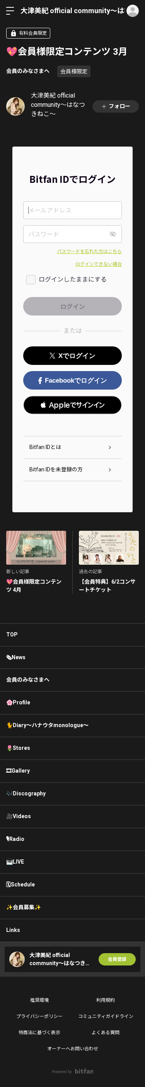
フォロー (119, 106)
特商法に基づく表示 (39, 1032)
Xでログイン (77, 356)
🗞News (16, 657)
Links (13, 930)
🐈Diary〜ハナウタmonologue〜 (47, 725)
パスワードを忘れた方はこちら (89, 251)
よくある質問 (105, 1032)
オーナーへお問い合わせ (72, 1049)
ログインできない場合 (98, 264)
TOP (12, 634)
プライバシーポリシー (39, 1016)
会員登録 (117, 959)
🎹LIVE (15, 862)
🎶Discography (26, 793)
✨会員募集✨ (23, 907)
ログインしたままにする (73, 279)
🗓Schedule (20, 884)
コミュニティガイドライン (105, 1016)
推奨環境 (39, 1000)
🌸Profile (18, 702)
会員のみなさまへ (27, 71)
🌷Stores (18, 748)
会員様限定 (73, 71)
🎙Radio (15, 839)
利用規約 (105, 1000)
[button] (72, 405)
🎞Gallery (18, 771)
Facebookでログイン (76, 380)
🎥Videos (18, 816)
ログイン (132, 11)
